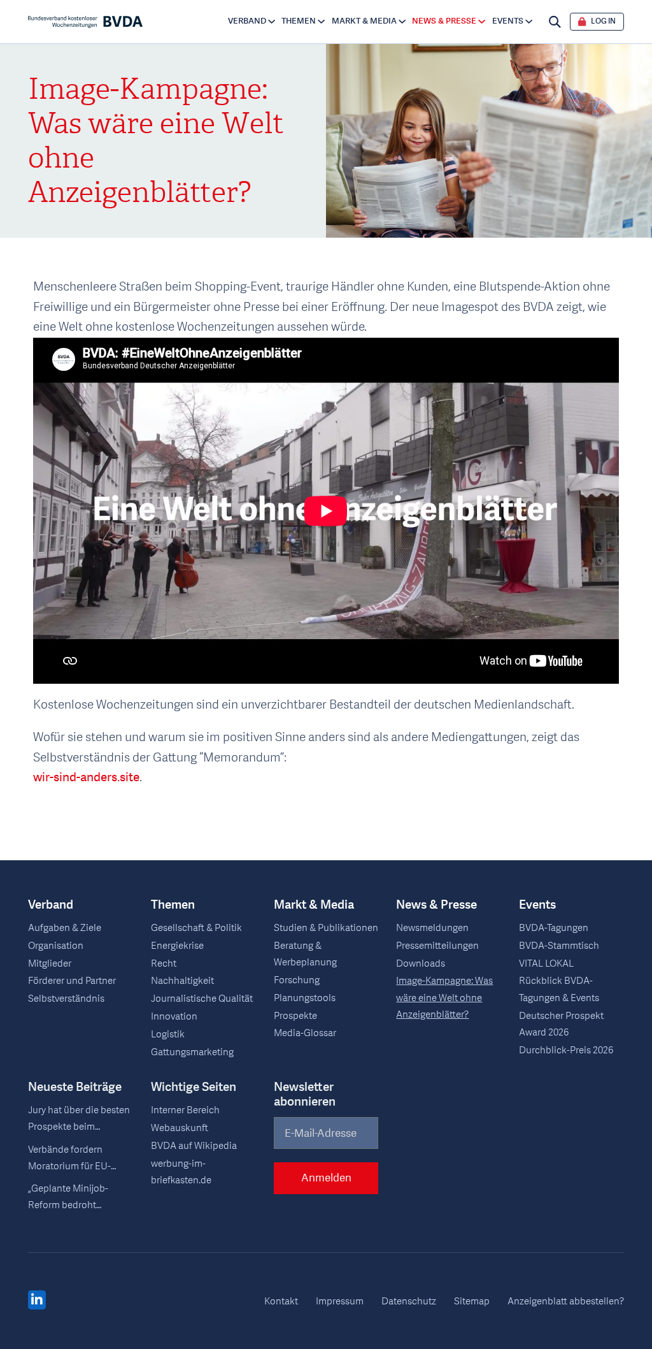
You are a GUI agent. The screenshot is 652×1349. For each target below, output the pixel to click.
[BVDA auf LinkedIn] (37, 1300)
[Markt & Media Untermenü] (402, 21)
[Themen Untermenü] (321, 21)
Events (507, 21)
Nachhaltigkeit (182, 981)
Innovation (174, 1016)
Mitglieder (49, 963)
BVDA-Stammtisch (559, 946)
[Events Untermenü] (529, 21)
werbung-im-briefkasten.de (181, 1172)
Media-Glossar (305, 1033)
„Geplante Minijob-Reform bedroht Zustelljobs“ (68, 1198)
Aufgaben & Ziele (64, 928)
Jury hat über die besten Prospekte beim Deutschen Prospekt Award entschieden (79, 1120)
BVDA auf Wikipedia (194, 1146)
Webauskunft (179, 1128)
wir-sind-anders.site (86, 777)
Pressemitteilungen (437, 946)
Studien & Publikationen (326, 928)
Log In (603, 21)
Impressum (340, 1301)
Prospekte (295, 1016)
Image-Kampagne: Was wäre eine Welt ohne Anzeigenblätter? (444, 997)
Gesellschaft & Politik (196, 928)
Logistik (168, 1034)
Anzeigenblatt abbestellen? (565, 1301)
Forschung (297, 980)
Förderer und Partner (72, 981)
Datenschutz (408, 1301)
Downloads (420, 963)
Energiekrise (177, 946)
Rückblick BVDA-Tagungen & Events (559, 989)
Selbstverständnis (66, 999)
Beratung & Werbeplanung (305, 954)
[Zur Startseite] (85, 22)
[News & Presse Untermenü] (482, 21)
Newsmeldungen (432, 928)
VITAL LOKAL (546, 963)
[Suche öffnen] (555, 22)
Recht (163, 963)
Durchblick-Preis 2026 (566, 1050)
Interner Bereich (185, 1110)
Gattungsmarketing (192, 1052)
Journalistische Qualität (202, 999)
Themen (298, 21)
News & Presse (444, 21)
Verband (247, 21)
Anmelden (326, 1178)
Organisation (55, 946)
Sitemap (472, 1301)
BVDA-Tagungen (553, 928)
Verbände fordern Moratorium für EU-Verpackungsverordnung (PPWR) (80, 1159)
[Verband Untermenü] (271, 21)
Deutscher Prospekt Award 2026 (561, 1024)
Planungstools (305, 998)
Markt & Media (364, 21)
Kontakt (281, 1301)
